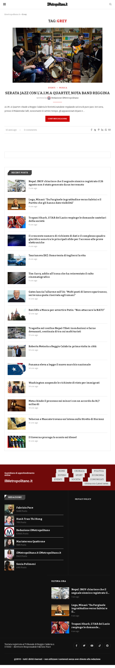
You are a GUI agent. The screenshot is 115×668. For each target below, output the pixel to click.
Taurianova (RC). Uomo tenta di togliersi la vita (57, 255)
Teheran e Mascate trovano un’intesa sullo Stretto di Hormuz (66, 419)
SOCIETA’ (76, 479)
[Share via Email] (109, 130)
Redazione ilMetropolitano (33, 530)
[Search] (110, 4)
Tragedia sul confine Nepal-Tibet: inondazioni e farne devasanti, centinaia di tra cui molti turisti (62, 330)
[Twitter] (84, 646)
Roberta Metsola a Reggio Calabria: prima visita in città (62, 346)
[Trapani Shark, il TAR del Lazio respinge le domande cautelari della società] (17, 222)
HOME (61, 471)
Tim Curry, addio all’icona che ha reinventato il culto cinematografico (61, 275)
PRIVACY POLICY (83, 499)
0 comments (30, 130)
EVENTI (58, 479)
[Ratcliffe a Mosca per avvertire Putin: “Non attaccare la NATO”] (17, 314)
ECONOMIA (98, 475)
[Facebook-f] (76, 646)
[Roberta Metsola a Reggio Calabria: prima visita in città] (17, 351)
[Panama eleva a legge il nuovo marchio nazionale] (17, 369)
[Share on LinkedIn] (102, 130)
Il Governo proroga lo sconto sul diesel (53, 437)
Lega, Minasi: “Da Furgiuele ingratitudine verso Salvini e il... (89, 608)
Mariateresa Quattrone (30, 541)
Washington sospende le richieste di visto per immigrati (64, 382)
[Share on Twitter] (95, 130)
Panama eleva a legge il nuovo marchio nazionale (60, 364)
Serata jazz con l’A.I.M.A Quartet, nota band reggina (57, 93)
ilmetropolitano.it (12, 14)
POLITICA (99, 471)
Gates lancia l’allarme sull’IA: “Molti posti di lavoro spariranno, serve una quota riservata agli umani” (68, 293)
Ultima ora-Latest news (96, 483)
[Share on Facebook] (91, 130)
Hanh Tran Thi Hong (29, 519)
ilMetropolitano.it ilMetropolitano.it (38, 552)
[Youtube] (92, 646)
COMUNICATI (97, 479)
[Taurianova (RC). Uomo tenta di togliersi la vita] (17, 260)
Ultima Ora (58, 581)
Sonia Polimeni (26, 564)
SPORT (79, 475)
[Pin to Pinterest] (99, 130)
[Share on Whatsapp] (106, 130)
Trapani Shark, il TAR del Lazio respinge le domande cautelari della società (67, 219)
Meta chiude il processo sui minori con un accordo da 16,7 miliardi (64, 403)
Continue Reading (57, 119)
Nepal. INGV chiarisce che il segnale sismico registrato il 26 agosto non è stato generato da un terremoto (66, 183)
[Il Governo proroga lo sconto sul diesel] (17, 442)
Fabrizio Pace (24, 507)
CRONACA (79, 471)
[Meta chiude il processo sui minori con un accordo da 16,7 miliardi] (17, 405)
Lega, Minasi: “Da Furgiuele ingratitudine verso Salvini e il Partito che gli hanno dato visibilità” (65, 201)
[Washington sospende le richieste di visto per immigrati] (17, 387)
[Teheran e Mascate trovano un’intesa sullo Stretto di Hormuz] (17, 424)
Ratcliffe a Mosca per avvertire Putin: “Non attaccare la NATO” (67, 310)
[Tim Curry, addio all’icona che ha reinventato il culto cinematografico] (17, 278)
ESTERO (62, 475)
